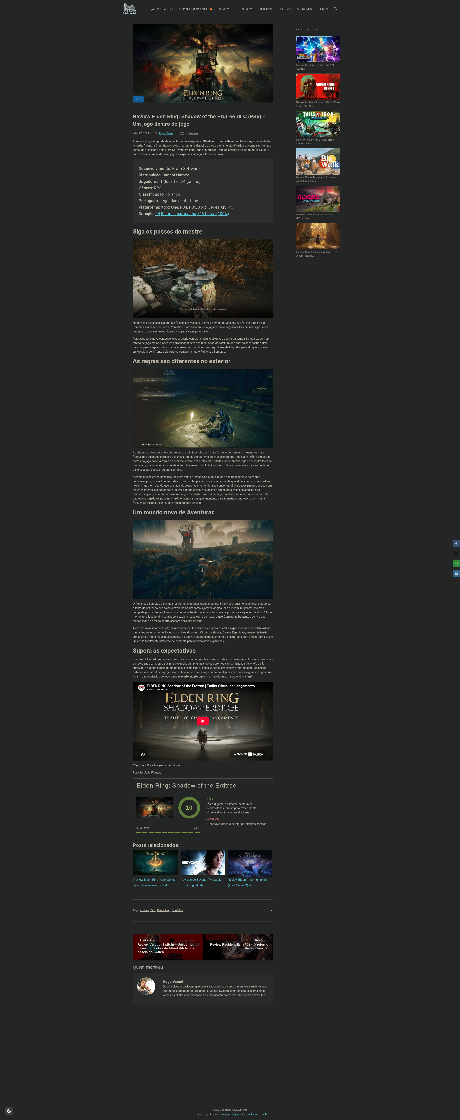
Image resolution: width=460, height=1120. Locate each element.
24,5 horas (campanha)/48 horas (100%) (192, 213)
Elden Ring (164, 910)
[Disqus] (202, 1059)
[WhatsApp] (456, 563)
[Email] (456, 573)
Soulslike (177, 910)
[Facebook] (456, 543)
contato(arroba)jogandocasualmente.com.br (242, 1114)
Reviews (193, 133)
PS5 (182, 133)
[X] (456, 553)
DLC (153, 910)
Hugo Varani (166, 133)
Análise (144, 910)
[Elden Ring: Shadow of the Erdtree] (154, 807)
